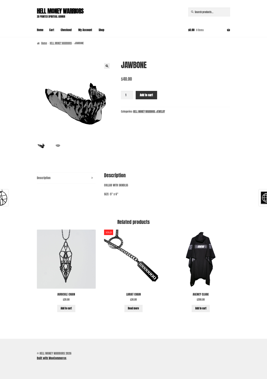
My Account (85, 30)
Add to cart (146, 95)
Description (43, 178)
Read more (133, 308)
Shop (101, 30)
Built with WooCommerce (51, 358)
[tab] (66, 178)
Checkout (66, 30)
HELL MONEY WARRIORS (60, 11)
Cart (51, 30)
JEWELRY (160, 112)
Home (40, 30)
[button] (107, 66)
